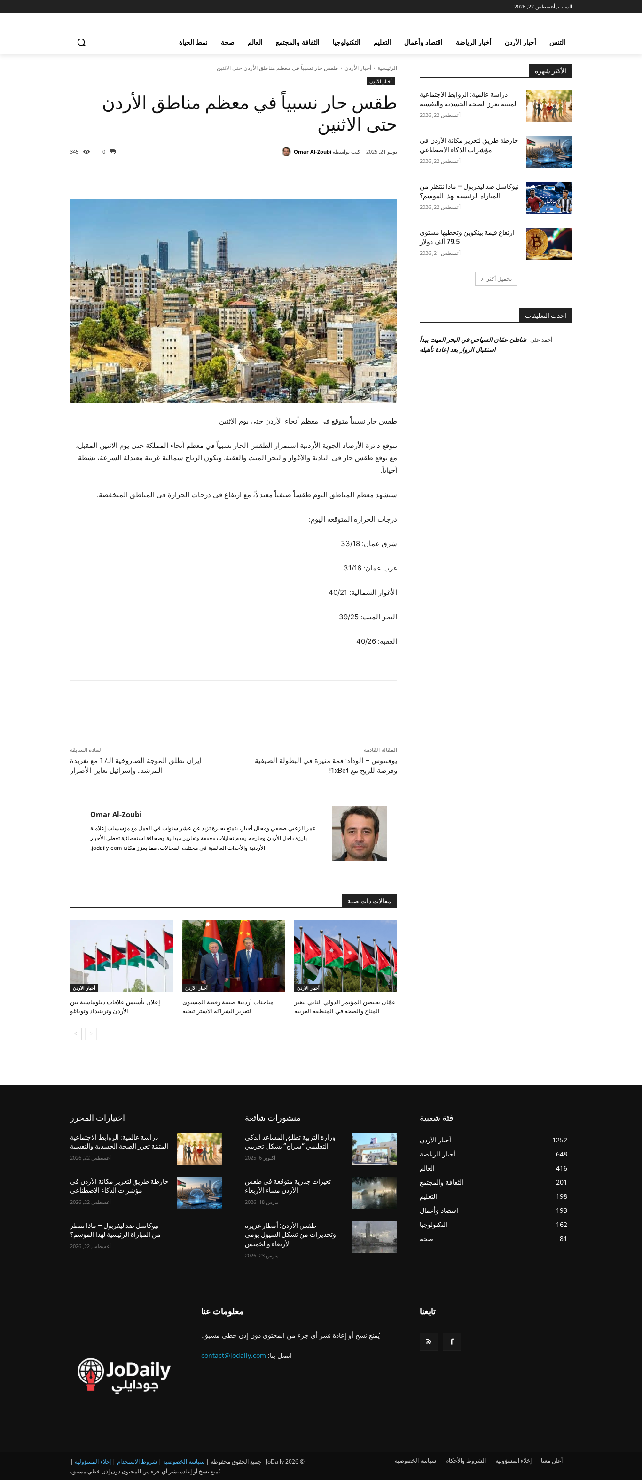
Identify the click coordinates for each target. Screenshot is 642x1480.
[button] (81, 42)
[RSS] (429, 1342)
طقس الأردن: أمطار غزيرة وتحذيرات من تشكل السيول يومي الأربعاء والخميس (290, 1235)
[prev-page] (91, 1034)
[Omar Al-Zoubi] (288, 151)
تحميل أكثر (499, 279)
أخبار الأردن (357, 68)
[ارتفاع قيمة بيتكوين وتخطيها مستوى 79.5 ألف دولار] (549, 244)
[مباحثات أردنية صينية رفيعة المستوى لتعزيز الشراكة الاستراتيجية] (233, 956)
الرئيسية (387, 68)
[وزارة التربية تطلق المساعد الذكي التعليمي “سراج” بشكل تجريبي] (374, 1149)
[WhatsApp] (270, 175)
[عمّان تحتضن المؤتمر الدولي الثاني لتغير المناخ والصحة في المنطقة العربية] (345, 956)
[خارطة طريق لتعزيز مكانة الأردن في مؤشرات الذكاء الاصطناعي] (549, 152)
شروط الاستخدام (137, 1461)
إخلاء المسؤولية (93, 1461)
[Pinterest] (291, 175)
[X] (313, 175)
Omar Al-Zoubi (312, 151)
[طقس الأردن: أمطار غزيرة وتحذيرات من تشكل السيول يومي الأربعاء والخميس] (374, 1237)
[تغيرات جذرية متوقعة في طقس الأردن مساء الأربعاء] (374, 1193)
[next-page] (76, 1034)
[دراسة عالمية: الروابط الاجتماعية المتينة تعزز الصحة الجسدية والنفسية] (549, 106)
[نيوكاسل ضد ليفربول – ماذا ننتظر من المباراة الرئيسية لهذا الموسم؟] (549, 198)
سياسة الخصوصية (183, 1461)
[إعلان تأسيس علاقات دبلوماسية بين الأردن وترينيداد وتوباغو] (121, 956)
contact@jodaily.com (233, 1355)
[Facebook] (335, 175)
